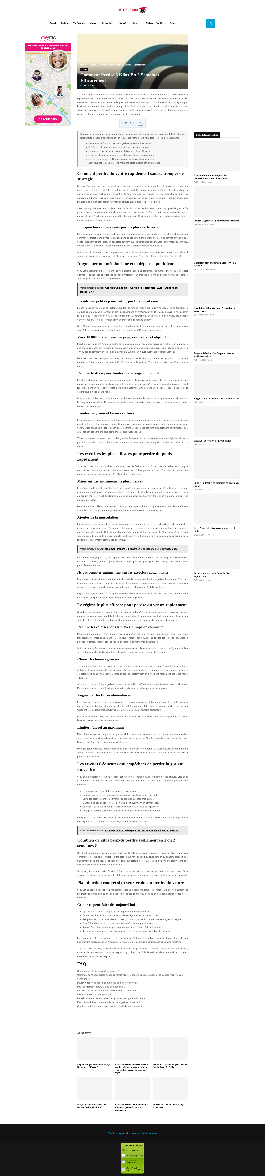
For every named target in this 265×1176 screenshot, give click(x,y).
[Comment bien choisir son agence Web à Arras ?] (217, 243)
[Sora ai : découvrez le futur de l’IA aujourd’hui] (217, 554)
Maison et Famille (154, 23)
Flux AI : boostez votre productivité (212, 440)
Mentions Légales (117, 1133)
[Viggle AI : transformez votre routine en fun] (217, 379)
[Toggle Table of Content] (139, 123)
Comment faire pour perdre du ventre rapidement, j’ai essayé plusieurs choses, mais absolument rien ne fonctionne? (130, 977)
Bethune (65, 23)
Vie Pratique (79, 23)
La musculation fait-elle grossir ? (94, 994)
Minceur (93, 23)
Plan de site (151, 1133)
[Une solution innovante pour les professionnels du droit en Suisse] (217, 156)
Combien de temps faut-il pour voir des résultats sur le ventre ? (109, 1006)
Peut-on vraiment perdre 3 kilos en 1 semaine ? (101, 986)
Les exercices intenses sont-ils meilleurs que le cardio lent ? (107, 990)
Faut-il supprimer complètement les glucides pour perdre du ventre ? (112, 998)
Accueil (53, 23)
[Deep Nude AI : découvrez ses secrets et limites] (217, 509)
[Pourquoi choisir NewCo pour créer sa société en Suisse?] (217, 334)
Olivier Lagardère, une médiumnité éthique (216, 220)
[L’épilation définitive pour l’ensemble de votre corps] (217, 288)
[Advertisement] (217, 80)
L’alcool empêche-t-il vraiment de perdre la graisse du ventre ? (108, 1002)
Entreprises (107, 23)
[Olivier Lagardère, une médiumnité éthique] (217, 201)
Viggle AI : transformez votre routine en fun (216, 398)
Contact (173, 23)
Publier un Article (135, 1133)
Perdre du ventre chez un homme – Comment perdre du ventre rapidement (131, 1107)
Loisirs (136, 23)
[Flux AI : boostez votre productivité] (217, 421)
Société (122, 23)
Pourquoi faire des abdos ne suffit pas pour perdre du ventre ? (108, 982)
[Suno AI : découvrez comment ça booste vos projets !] (217, 463)
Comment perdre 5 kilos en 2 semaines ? (98, 971)
